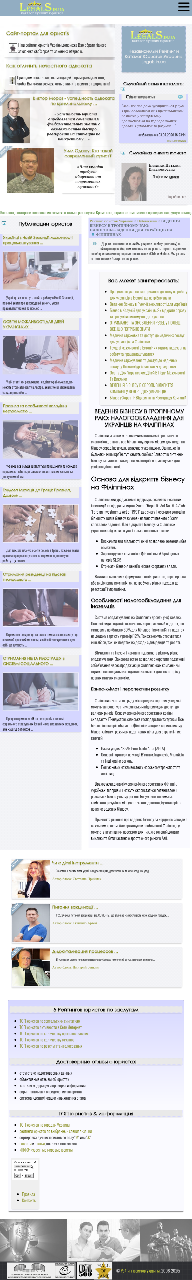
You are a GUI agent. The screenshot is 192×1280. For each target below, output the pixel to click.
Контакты (29, 1200)
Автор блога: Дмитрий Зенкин (75, 967)
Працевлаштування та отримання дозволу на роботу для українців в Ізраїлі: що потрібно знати (148, 294)
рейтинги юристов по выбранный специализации (56, 1131)
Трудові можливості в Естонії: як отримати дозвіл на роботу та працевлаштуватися (148, 350)
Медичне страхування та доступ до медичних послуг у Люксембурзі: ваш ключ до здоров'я (143, 363)
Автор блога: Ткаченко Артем (74, 923)
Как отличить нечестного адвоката (49, 65)
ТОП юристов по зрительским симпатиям (50, 1021)
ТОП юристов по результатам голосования (51, 1046)
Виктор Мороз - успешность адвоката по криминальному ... (74, 100)
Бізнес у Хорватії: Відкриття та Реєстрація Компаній (148, 397)
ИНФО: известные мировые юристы (46, 1150)
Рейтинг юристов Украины (111, 221)
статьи (40, 1143)
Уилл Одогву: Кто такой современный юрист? (88, 153)
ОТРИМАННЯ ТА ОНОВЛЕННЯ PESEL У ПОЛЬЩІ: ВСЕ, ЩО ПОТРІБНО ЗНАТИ (146, 326)
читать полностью (176, 140)
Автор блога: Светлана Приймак (76, 879)
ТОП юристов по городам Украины (45, 1125)
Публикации (147, 221)
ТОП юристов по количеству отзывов (47, 1039)
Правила (28, 1194)
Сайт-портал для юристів (37, 33)
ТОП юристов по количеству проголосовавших (54, 1033)
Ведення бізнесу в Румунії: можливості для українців (148, 304)
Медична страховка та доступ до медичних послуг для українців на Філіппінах (147, 338)
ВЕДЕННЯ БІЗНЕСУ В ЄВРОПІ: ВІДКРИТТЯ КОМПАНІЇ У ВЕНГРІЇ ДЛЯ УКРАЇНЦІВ (141, 388)
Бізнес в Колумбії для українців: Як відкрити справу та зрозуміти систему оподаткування (148, 313)
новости (26, 1143)
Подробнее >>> (176, 196)
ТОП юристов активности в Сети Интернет (51, 1027)
